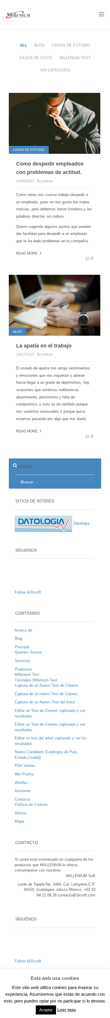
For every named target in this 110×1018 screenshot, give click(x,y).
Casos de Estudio (71, 45)
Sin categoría (55, 70)
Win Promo (24, 774)
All (23, 45)
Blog (39, 45)
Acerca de (23, 630)
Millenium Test (27, 674)
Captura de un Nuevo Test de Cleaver (46, 685)
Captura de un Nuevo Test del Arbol (45, 702)
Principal (22, 647)
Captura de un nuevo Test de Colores (46, 694)
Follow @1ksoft (28, 592)
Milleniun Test (75, 58)
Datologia (80, 523)
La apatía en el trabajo (44, 346)
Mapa (19, 821)
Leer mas (66, 1009)
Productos (23, 669)
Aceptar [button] (46, 1010)
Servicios (23, 661)
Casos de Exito (35, 58)
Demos (21, 813)
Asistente (23, 791)
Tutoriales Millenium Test (36, 680)
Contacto (22, 799)
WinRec (21, 782)
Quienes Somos (28, 652)
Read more (27, 253)
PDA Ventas (25, 765)
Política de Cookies (31, 804)
